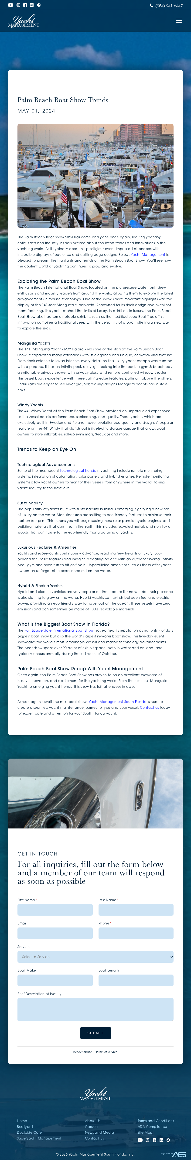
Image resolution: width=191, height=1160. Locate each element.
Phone (112, 923)
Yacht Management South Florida (118, 702)
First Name (34, 900)
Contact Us (94, 1138)
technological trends (78, 471)
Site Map (145, 1133)
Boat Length (109, 970)
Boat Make (26, 970)
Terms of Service (107, 1052)
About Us (92, 1121)
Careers (91, 1127)
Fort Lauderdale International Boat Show (59, 631)
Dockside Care (29, 1133)
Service (23, 947)
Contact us (149, 708)
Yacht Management (148, 255)
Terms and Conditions (156, 1121)
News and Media (99, 1133)
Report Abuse (82, 1052)
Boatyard (25, 1127)
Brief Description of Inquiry (39, 994)
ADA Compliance (152, 1127)
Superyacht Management (39, 1138)
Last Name (116, 900)
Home (22, 1121)
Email (30, 923)
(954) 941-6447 (168, 6)
